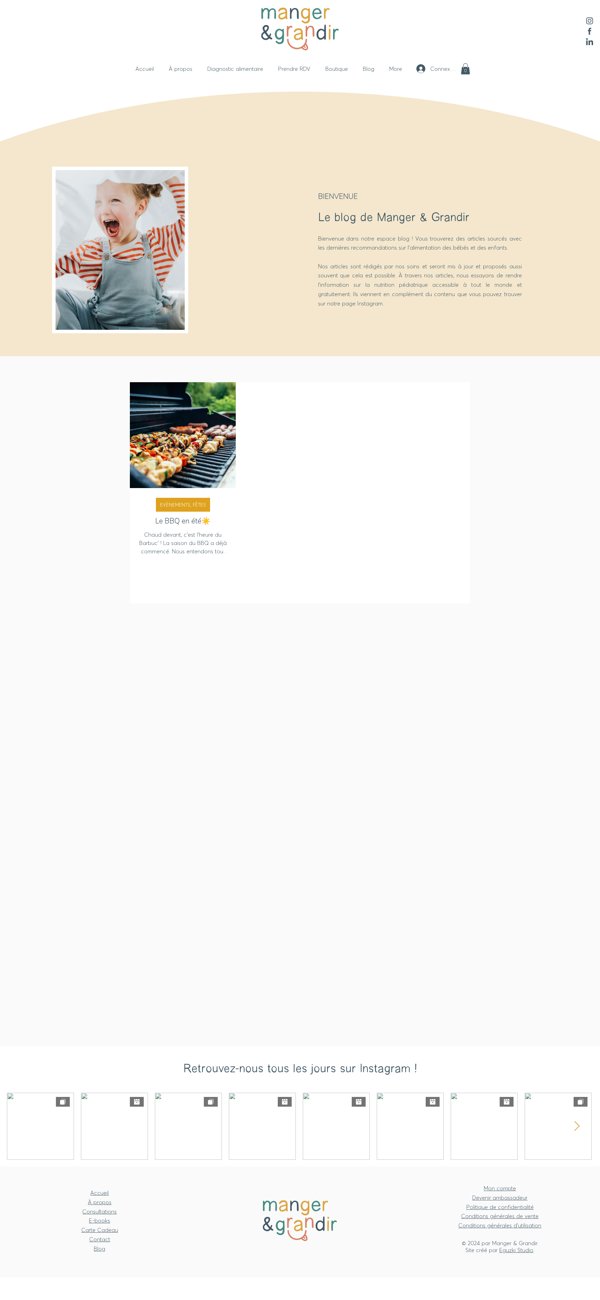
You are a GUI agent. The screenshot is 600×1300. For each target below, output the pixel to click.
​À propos (99, 1202)
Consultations (99, 1211)
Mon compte (500, 1188)
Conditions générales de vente (500, 1216)
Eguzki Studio (516, 1250)
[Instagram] (589, 20)
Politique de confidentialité (500, 1206)
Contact (99, 1239)
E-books (99, 1220)
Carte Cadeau (99, 1229)
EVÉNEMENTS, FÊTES (183, 505)
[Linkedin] (589, 41)
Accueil (99, 1192)
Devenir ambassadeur (499, 1197)
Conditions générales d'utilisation (499, 1225)
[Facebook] (589, 31)
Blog (99, 1248)
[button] (465, 68)
